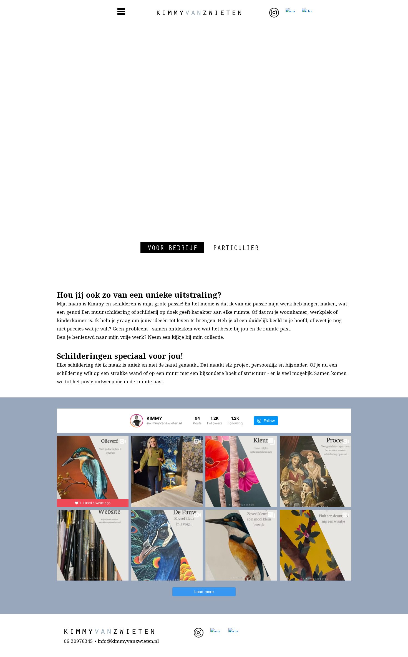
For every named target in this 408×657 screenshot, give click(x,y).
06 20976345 (78, 642)
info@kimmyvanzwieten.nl (128, 642)
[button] (172, 247)
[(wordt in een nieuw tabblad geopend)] (274, 13)
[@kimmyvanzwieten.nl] (136, 420)
